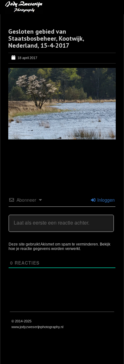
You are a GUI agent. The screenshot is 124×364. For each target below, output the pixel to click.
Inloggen (105, 200)
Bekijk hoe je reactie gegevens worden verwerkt (59, 246)
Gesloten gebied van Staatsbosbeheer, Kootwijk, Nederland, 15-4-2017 (46, 38)
